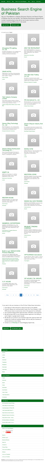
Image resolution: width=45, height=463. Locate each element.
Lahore (3, 79)
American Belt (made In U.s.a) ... (8, 422)
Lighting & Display (5, 104)
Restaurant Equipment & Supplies (30, 82)
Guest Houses (26, 181)
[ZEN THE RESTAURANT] (33, 40)
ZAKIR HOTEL (6, 71)
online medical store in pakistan (8, 260)
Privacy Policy (4, 447)
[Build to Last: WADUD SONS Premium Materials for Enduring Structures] (11, 242)
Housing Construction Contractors (8, 131)
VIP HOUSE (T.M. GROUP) (33, 278)
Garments (4, 380)
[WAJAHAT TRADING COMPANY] (33, 218)
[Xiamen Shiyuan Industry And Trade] (33, 115)
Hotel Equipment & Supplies (7, 230)
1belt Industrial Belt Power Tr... (8, 410)
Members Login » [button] (16, 25)
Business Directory (5, 439)
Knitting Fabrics (27, 106)
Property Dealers (32, 131)
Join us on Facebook (6, 454)
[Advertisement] (22, 338)
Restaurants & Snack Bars (29, 55)
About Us (8, 1)
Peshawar (26, 183)
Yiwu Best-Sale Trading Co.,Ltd (31, 75)
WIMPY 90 (5, 172)
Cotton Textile (4, 392)
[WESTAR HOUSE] (11, 189)
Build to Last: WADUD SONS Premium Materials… (11, 251)
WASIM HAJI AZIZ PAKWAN (33, 201)
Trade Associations (5, 394)
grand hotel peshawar (14, 258)
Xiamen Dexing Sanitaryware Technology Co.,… (11, 149)
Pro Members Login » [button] (17, 328)
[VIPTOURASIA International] (33, 246)
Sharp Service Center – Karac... (8, 417)
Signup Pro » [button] (6, 328)
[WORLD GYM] (33, 140)
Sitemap (3, 451)
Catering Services (27, 207)
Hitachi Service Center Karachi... (8, 412)
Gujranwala (4, 369)
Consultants (4, 397)
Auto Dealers (4, 389)
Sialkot (3, 357)
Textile (3, 377)
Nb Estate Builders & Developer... (8, 420)
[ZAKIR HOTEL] (11, 63)
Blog (13, 1)
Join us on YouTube (6, 456)
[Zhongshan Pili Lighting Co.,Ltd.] (11, 40)
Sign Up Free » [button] (5, 25)
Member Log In (5, 437)
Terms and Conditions (6, 449)
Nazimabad (4, 367)
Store (29, 1)
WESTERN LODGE (30, 174)
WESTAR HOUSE (7, 198)
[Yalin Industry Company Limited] (11, 89)
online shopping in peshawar (14, 259)
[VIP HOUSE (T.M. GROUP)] (33, 270)
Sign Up (33, 1)
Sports (3, 382)
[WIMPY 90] (11, 164)
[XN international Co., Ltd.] (33, 91)
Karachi (25, 57)
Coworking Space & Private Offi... (8, 408)
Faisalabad (4, 362)
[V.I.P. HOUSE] (11, 273)
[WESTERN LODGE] (33, 166)
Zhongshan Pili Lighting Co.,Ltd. (9, 49)
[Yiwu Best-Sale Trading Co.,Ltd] (33, 66)
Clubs (25, 155)
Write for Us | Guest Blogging (20, 1)
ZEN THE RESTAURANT (32, 48)
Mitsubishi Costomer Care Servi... (8, 415)
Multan (3, 371)
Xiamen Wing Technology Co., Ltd (10, 124)
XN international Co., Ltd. (32, 100)
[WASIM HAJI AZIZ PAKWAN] (33, 193)
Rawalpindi (4, 364)
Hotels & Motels (5, 77)
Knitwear (31, 106)
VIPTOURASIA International (33, 255)
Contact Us (4, 444)
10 (33, 295)
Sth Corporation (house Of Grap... (8, 403)
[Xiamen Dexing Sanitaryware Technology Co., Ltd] (11, 140)
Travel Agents (26, 260)
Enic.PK (3, 1)
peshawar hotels (5, 259)
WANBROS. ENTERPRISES (11, 223)
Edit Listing (38, 1)
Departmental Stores (6, 258)
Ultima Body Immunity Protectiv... (8, 405)
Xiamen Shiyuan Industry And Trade (33, 124)
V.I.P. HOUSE (6, 281)
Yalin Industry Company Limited (9, 97)
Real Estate (26, 131)
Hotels (3, 385)
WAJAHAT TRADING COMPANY (30, 227)
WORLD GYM (28, 149)
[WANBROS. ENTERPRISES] (11, 215)
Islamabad (4, 205)
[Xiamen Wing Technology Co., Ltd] (11, 115)
